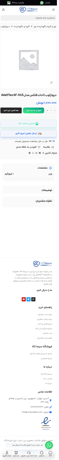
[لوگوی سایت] (28, 9)
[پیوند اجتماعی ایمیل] (40, 153)
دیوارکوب (5, 26)
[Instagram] (33, 299)
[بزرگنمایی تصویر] (51, 83)
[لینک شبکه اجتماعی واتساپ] (33, 153)
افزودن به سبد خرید (33, 110)
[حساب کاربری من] (3, 9)
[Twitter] (28, 299)
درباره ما (49, 383)
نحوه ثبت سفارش (45, 314)
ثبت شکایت (47, 333)
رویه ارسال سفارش (44, 319)
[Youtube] (24, 299)
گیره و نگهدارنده (22, 26)
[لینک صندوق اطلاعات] (45, 2)
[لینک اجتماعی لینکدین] (36, 153)
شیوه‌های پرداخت (44, 324)
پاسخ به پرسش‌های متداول (41, 353)
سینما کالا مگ (46, 374)
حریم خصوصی (46, 358)
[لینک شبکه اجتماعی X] (43, 153)
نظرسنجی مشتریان (44, 338)
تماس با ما (48, 378)
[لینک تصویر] (42, 264)
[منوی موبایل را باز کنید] (53, 9)
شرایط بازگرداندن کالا (44, 328)
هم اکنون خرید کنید (11, 110)
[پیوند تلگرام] (29, 153)
